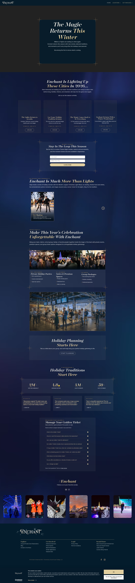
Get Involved (127, 2)
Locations (115, 2)
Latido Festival (100, 547)
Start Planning (67, 353)
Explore (29, 130)
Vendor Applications (51, 549)
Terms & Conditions (76, 545)
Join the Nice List (67, 55)
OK (114, 572)
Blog (22, 545)
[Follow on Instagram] (66, 489)
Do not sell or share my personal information (114, 577)
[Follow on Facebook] (69, 489)
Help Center (64, 468)
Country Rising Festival (102, 549)
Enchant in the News (26, 547)
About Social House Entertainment (105, 543)
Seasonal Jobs (49, 551)
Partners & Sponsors (51, 543)
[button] (32, 208)
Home (109, 2)
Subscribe (67, 165)
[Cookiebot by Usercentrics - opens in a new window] (19, 580)
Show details (31, 580)
